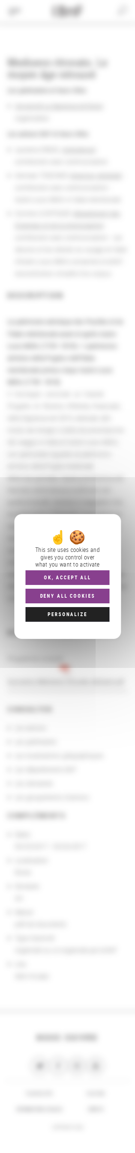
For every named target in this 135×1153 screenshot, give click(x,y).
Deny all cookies (67, 595)
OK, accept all (67, 577)
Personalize (67, 614)
